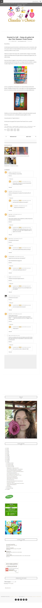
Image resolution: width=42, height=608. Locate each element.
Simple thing (11, 238)
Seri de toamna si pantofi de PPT (12, 477)
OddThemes (27, 596)
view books (17, 572)
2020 (7, 454)
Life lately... (8, 485)
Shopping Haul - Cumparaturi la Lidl (12, 467)
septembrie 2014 (10, 466)
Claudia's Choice (16, 181)
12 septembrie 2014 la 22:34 (26, 227)
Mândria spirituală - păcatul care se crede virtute (14, 552)
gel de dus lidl (30, 126)
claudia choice (9, 126)
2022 (7, 451)
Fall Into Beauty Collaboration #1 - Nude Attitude (15, 469)
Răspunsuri (11, 178)
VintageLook (8, 551)
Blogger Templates (36, 596)
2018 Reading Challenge (12, 565)
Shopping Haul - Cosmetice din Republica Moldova (15, 471)
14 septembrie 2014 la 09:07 (26, 268)
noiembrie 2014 (9, 464)
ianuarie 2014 (9, 488)
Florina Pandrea (11, 256)
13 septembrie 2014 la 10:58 (19, 256)
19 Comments (29, 41)
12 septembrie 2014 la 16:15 (16, 172)
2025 (7, 449)
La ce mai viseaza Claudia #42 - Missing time (14, 470)
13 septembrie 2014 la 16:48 (17, 313)
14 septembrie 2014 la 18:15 (15, 335)
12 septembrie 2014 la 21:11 (17, 214)
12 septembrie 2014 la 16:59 (17, 191)
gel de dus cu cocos (23, 126)
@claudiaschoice (8, 587)
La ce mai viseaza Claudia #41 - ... (12, 472)
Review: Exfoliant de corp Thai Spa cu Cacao (14, 475)
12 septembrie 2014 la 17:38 (26, 200)
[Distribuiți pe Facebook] (8, 130)
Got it (24, 5)
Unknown (10, 191)
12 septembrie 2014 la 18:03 (22, 205)
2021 (7, 453)
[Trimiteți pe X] (12, 130)
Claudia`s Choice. (14, 596)
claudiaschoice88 (15, 126)
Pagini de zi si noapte (10, 547)
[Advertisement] (21, 384)
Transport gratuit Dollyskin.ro (11, 484)
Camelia (10, 172)
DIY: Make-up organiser (11, 482)
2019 (7, 455)
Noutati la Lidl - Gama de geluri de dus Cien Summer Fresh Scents (20, 127)
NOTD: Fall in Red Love (10, 479)
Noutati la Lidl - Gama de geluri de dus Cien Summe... (15, 483)
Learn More (19, 5)
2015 (7, 460)
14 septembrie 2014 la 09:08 (26, 305)
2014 (7, 461)
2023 (7, 450)
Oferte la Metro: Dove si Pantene (12, 478)
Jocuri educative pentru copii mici (11, 545)
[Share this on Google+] (15, 130)
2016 (7, 459)
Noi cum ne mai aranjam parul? (12, 476)
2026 (7, 448)
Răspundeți (10, 175)
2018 (7, 456)
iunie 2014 (8, 486)
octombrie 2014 (9, 465)
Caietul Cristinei (9, 554)
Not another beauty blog (10, 544)
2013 (7, 489)
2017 (7, 458)
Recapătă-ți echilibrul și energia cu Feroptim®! (13, 548)
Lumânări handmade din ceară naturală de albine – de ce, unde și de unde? (18, 555)
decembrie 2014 (9, 463)
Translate (11, 583)
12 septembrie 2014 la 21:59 (17, 238)
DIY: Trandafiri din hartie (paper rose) (13, 473)
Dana (9, 335)
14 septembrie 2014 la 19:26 (26, 347)
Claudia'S (10, 568)
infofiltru (10, 313)
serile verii (10, 214)
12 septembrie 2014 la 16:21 (26, 181)
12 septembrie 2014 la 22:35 (26, 247)
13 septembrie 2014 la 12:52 (16, 276)
